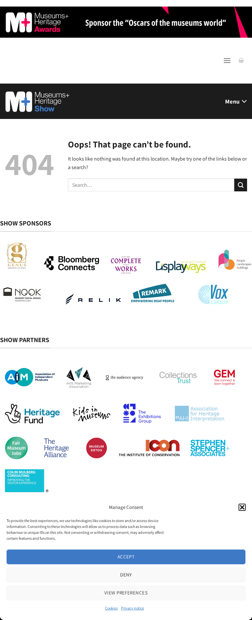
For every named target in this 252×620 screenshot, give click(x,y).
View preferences (126, 593)
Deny (126, 575)
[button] (242, 507)
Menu (232, 101)
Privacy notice (132, 608)
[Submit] (240, 185)
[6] (126, 21)
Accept (126, 556)
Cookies (111, 608)
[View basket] (241, 60)
